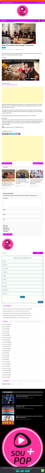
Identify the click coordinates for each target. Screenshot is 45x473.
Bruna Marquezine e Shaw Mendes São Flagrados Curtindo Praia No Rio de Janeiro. (8, 184)
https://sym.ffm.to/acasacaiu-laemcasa (9, 84)
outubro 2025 (5, 346)
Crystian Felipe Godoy (33, 186)
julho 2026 (5, 326)
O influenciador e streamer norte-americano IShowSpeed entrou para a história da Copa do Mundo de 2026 (36, 181)
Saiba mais (27, 471)
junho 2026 (5, 328)
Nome (4, 209)
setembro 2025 (6, 348)
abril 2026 (5, 333)
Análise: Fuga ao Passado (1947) (7, 163)
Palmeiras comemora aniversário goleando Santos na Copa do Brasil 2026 (17, 308)
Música (4, 47)
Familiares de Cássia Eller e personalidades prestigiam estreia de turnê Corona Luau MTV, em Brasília (22, 181)
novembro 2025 (6, 344)
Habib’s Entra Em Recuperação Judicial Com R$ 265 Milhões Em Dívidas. (17, 313)
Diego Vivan (13, 49)
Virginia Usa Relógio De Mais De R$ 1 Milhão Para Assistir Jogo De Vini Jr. (17, 315)
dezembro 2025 (6, 342)
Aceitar (17, 471)
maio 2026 (5, 331)
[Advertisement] (22, 95)
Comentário (5, 198)
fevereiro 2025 (6, 363)
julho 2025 (5, 352)
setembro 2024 (6, 374)
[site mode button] (40, 20)
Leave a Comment (21, 49)
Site (4, 219)
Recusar (22, 471)
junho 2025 (5, 355)
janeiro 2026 (5, 339)
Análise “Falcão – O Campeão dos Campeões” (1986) (38, 163)
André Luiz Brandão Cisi (30, 408)
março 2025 (5, 361)
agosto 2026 (5, 324)
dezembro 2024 (6, 368)
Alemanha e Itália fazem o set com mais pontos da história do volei (16, 311)
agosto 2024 (5, 377)
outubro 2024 (5, 372)
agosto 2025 (5, 350)
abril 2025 (5, 359)
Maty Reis (17, 186)
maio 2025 (5, 357)
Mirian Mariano (4, 188)
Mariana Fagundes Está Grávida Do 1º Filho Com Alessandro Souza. (16, 317)
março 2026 (5, 335)
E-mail (4, 214)
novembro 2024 (6, 370)
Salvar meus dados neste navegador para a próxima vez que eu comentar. (6, 228)
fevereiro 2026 (6, 337)
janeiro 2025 (5, 366)
